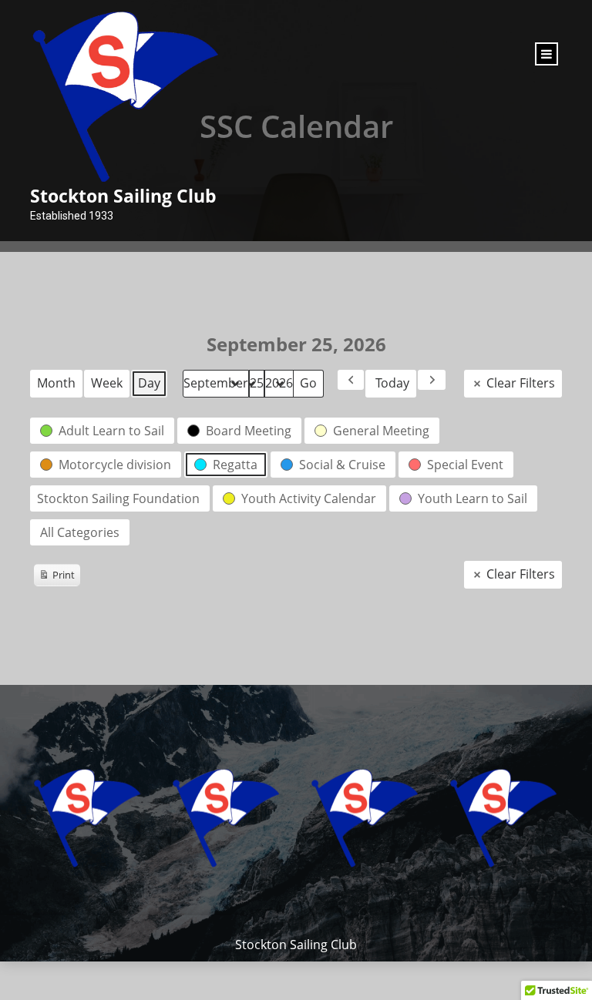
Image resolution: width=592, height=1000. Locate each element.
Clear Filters (520, 382)
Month (56, 382)
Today (392, 382)
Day (149, 382)
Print (57, 577)
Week (107, 382)
